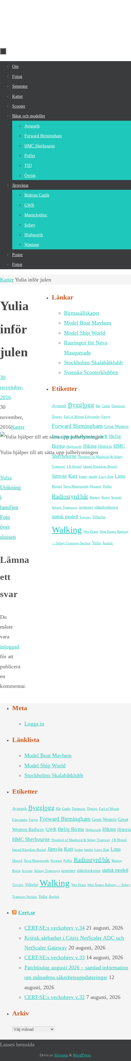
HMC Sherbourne (31, 839)
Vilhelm (98, 517)
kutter (83, 476)
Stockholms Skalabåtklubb (93, 362)
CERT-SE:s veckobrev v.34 (54, 928)
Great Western (116, 426)
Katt (72, 476)
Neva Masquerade (76, 486)
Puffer (107, 486)
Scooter (116, 497)
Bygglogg (81, 405)
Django (57, 416)
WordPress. (82, 1055)
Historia (105, 446)
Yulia (6, 478)
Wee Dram (90, 531)
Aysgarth (59, 406)
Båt (98, 406)
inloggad (9, 647)
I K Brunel (74, 466)
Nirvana (61, 1055)
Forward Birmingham (77, 426)
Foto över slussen (8, 527)
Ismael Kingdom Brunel (100, 466)
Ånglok (107, 543)
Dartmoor (118, 406)
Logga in (34, 724)
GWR (102, 436)
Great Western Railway (73, 436)
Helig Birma (71, 829)
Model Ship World (84, 333)
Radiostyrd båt (70, 496)
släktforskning (106, 507)
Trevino (85, 517)
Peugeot (95, 486)
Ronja (105, 497)
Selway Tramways (64, 507)
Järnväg (59, 476)
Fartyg (106, 416)
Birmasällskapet (81, 313)
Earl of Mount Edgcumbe (82, 416)
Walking (67, 529)
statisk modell (65, 516)
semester (86, 507)
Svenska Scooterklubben (91, 372)
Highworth (74, 446)
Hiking (90, 446)
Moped (57, 486)
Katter (7, 280)
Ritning (95, 497)
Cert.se (26, 912)
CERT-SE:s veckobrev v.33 (54, 957)
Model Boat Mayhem (87, 323)
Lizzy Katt (106, 476)
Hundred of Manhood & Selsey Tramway (80, 840)
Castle (106, 406)
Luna (120, 476)
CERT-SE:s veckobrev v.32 (54, 997)
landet (93, 476)
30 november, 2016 (11, 387)
